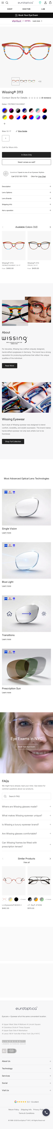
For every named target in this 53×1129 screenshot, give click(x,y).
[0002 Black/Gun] (30, 899)
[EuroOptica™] (25, 2)
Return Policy (14, 1109)
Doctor (26, 9)
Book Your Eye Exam (26, 747)
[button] (40, 2)
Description (6, 186)
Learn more (6, 533)
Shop (9, 9)
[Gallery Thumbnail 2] (23, 81)
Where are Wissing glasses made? (19, 806)
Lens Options (7, 192)
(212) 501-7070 (21, 176)
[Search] (8, 2)
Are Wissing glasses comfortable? (19, 833)
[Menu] (2, 2)
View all (26, 862)
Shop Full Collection (13, 441)
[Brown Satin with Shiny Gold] (10, 899)
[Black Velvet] (16, 899)
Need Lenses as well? (26, 162)
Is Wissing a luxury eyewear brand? (20, 824)
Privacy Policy (39, 1109)
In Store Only (26, 155)
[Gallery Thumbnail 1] (15, 81)
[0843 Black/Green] (41, 899)
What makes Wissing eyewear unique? (22, 815)
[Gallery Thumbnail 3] (31, 81)
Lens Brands (7, 198)
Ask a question (7, 210)
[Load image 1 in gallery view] (26, 51)
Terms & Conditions (26, 1113)
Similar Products (26, 858)
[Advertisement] (26, 944)
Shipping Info (7, 204)
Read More (9, 366)
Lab (43, 9)
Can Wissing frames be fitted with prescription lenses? (19, 844)
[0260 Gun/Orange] (36, 899)
